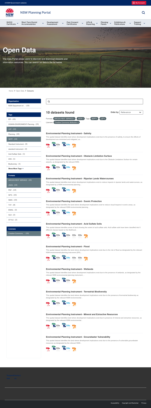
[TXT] (69, 143)
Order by (114, 112)
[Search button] (49, 101)
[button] (12, 23)
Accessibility (115, 403)
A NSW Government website (16, 3)
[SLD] (81, 234)
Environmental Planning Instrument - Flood (68, 246)
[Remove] (73, 119)
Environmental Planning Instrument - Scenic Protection (74, 201)
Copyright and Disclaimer (130, 403)
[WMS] (54, 143)
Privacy (143, 403)
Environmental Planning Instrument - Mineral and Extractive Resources (82, 314)
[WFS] (64, 143)
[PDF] (48, 143)
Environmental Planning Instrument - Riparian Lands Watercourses (80, 178)
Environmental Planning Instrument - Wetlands (69, 269)
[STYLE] (75, 234)
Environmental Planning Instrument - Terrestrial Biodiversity (76, 291)
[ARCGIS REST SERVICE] (59, 143)
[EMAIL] (69, 234)
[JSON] (75, 143)
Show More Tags (15, 168)
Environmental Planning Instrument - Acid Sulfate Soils (74, 223)
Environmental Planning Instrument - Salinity (68, 133)
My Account (140, 3)
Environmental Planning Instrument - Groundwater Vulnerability (78, 336)
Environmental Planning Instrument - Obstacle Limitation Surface (79, 155)
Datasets (30, 91)
